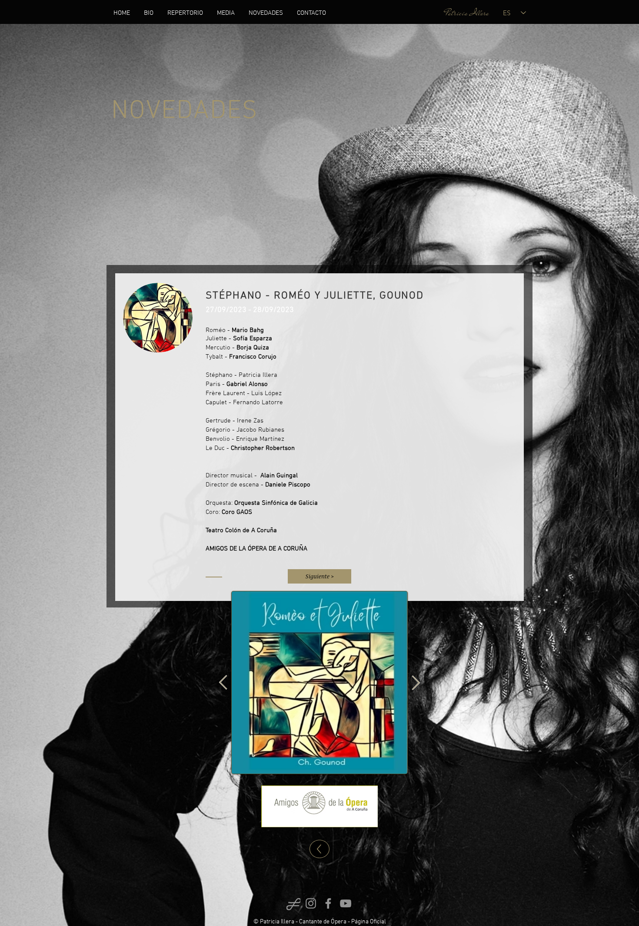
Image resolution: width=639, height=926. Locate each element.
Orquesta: (219, 503)
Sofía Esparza (252, 338)
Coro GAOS (237, 512)
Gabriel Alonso (247, 384)
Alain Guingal (279, 476)
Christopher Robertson (263, 448)
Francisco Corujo (252, 357)
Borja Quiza (252, 348)
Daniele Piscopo (289, 485)
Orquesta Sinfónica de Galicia (275, 503)
